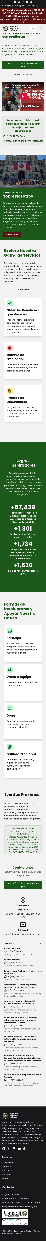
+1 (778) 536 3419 (15, 1080)
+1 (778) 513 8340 (15, 1044)
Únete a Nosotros (23, 74)
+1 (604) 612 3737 (15, 962)
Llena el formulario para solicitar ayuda (23, 65)
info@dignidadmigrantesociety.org (24, 140)
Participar (7, 1170)
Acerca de (7, 1162)
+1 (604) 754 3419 (15, 136)
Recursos (7, 1174)
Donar (5, 1178)
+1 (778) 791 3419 (15, 1026)
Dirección (23, 909)
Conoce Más (12, 234)
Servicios (6, 1166)
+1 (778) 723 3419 (15, 976)
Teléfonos (9, 943)
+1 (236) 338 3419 (15, 1063)
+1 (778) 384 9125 (15, 951)
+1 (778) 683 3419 (15, 1007)
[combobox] (34, 28)
